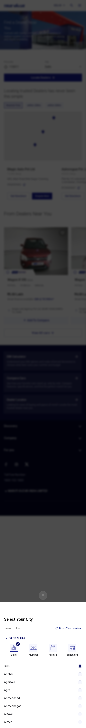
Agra (7, 690)
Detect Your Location (70, 628)
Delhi (7, 666)
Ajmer (8, 722)
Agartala (9, 682)
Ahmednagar (12, 706)
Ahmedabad (12, 698)
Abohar (8, 674)
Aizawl (8, 714)
